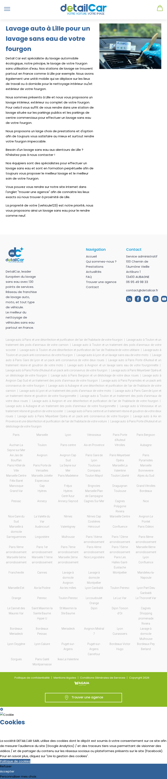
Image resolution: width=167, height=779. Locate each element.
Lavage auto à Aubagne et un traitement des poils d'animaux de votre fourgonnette (61, 406)
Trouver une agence (101, 282)
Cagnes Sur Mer (94, 501)
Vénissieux (94, 434)
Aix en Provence (94, 445)
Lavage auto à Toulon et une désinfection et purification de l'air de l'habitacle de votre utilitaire (79, 350)
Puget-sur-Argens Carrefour (94, 649)
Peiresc (42, 598)
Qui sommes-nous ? (101, 261)
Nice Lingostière (94, 557)
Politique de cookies (15, 761)
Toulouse (120, 491)
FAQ (89, 277)
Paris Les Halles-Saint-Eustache (120, 562)
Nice (146, 501)
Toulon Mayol (94, 475)
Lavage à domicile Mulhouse (146, 633)
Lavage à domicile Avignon (68, 577)
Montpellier (120, 572)
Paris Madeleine (68, 475)
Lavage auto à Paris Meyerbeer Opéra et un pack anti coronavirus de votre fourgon (73, 416)
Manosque (16, 485)
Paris (16, 434)
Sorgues (16, 659)
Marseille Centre (120, 516)
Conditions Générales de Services (102, 678)
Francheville (16, 572)
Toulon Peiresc (120, 587)
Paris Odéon (146, 526)
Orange (16, 598)
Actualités (93, 272)
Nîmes (68, 516)
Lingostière (42, 536)
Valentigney (68, 526)
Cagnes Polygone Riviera (120, 506)
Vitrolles (120, 445)
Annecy (42, 501)
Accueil (91, 256)
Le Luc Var (119, 598)
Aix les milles (68, 587)
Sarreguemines (16, 536)
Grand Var (16, 491)
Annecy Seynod (68, 501)
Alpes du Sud (145, 475)
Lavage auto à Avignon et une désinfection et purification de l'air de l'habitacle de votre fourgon (95, 401)
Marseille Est (16, 587)
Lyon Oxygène (16, 644)
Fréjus (68, 485)
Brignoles (94, 485)
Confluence (120, 526)
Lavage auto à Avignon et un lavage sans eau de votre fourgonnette (112, 365)
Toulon (42, 445)
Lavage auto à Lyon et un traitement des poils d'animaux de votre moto (65, 390)
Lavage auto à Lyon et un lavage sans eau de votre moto (112, 355)
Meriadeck (68, 628)
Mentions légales (65, 678)
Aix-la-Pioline (42, 587)
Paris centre (68, 445)
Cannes (42, 572)
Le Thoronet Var (146, 598)
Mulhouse (68, 536)
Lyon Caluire (42, 644)
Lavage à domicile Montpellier (94, 577)
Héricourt (94, 526)
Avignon (42, 455)
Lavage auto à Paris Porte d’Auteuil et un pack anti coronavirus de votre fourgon (56, 370)
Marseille (42, 434)
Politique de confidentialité (32, 678)
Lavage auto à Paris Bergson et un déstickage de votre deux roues (95, 375)
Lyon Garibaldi (94, 587)
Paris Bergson (146, 434)
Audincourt (42, 526)
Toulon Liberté (120, 475)
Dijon (94, 608)
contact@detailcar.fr (142, 290)
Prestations (94, 266)
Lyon (68, 434)
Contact (92, 287)
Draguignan (119, 485)
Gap (42, 485)
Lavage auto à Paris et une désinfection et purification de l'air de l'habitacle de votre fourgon (64, 339)
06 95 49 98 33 (137, 282)
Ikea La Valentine (68, 659)
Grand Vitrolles (145, 485)
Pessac (16, 501)
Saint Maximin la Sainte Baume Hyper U (42, 613)
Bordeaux (146, 491)
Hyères (42, 491)
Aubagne (146, 445)
